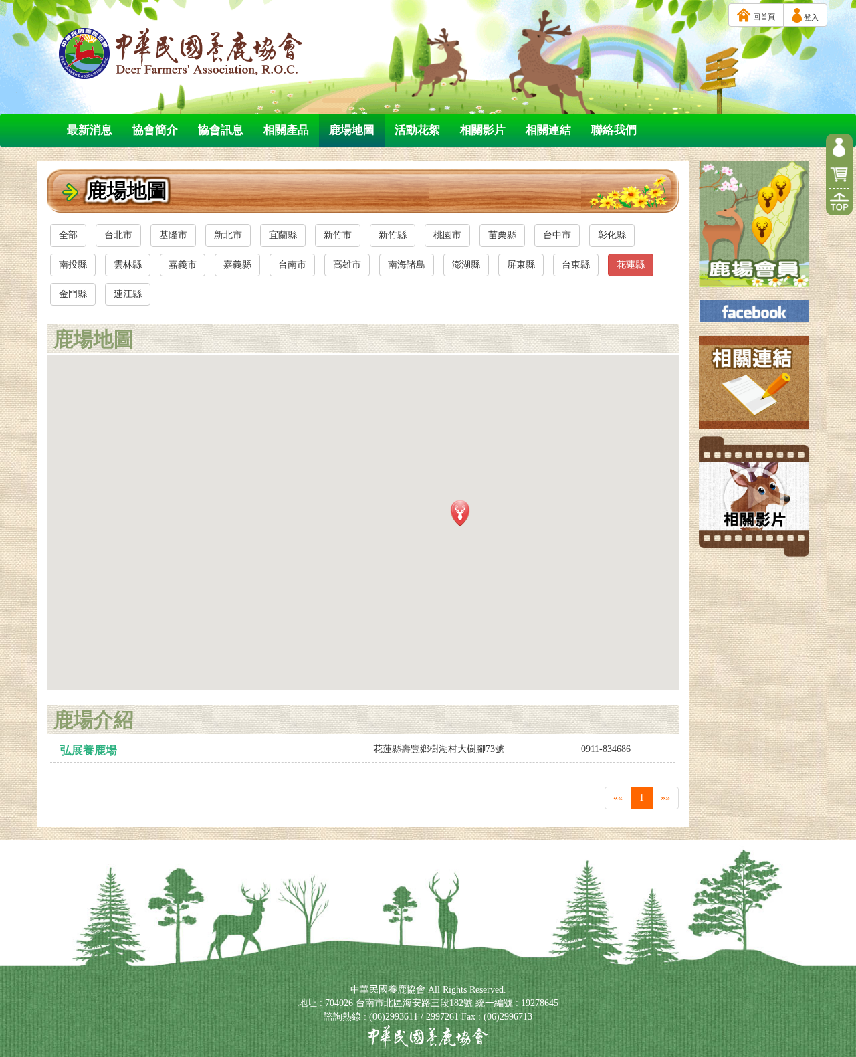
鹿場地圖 (351, 130)
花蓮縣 (631, 265)
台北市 (118, 235)
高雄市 (347, 265)
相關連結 (548, 130)
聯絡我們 (614, 130)
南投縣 (73, 265)
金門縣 (73, 294)
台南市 (292, 265)
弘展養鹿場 (88, 750)
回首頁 (763, 17)
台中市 (557, 235)
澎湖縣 (466, 265)
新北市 (228, 235)
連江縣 (128, 294)
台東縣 (576, 265)
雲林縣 (128, 265)
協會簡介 (155, 130)
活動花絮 (417, 130)
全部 (68, 235)
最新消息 (89, 130)
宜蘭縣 (283, 235)
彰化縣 (612, 235)
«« (618, 798)
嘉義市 (183, 265)
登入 (810, 17)
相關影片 (483, 130)
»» (665, 798)
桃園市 (447, 235)
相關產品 (286, 130)
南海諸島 (406, 265)
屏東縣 (521, 265)
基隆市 (173, 235)
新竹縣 (393, 235)
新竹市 (338, 235)
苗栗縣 (502, 235)
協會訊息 (220, 130)
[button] (460, 513)
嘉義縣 (237, 265)
